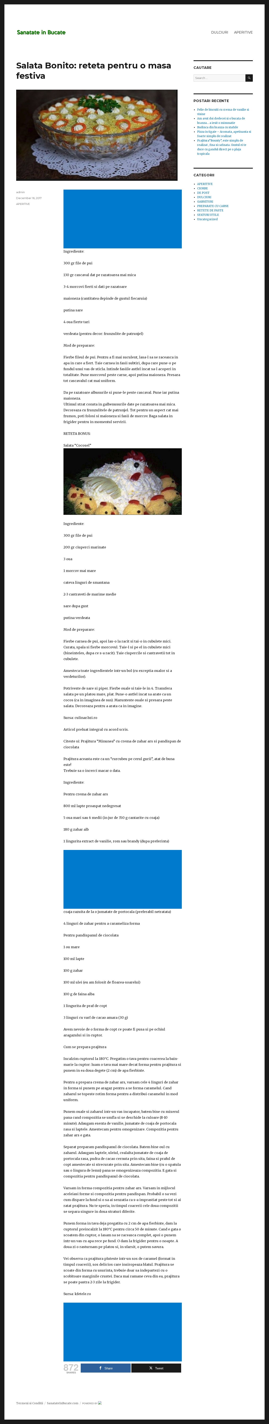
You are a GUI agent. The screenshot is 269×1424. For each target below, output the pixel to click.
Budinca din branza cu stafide (217, 127)
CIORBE (202, 188)
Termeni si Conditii (29, 1403)
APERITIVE (243, 32)
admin (20, 192)
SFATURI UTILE (208, 215)
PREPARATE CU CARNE (213, 206)
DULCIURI (219, 32)
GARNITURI (205, 201)
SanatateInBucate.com (62, 1403)
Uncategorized (207, 219)
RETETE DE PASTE (210, 210)
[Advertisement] (123, 219)
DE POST (203, 193)
